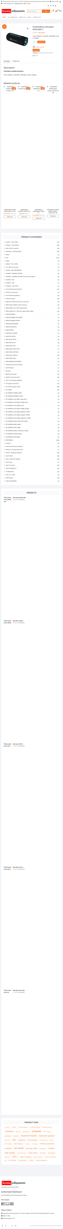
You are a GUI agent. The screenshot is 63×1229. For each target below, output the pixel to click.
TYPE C (15, 1157)
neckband (8, 1148)
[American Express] (3, 1204)
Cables (7, 261)
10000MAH (9, 1131)
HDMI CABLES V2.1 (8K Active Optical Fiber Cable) (19, 311)
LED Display (35, 1144)
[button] (27, 28)
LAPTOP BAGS (10, 368)
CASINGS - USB (10, 283)
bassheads (8, 1136)
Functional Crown (44, 1140)
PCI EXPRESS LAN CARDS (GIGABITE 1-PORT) (18, 418)
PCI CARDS (9, 390)
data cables (7, 1140)
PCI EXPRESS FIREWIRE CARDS (14, 396)
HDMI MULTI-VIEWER (11, 333)
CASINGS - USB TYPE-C (12, 286)
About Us (22, 17)
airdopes (36, 1131)
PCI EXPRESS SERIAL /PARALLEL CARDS (17, 430)
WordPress (59, 1225)
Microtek (8, 371)
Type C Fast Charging (50, 1157)
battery (7, 254)
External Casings (10, 298)
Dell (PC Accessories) (12, 292)
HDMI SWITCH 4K (10, 342)
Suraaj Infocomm (34, 1225)
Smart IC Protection (21, 1153)
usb (5, 1160)
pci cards (19, 1148)
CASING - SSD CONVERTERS (13, 270)
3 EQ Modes (7, 1127)
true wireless (51, 1153)
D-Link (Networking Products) (14, 289)
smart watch (32, 1153)
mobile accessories (47, 1144)
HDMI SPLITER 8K (11, 336)
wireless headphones (41, 1160)
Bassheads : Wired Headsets (13, 251)
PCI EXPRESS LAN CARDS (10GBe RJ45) (17, 402)
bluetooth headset (29, 1136)
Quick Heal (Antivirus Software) (14, 446)
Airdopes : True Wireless (12, 245)
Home (4, 17)
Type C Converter (10, 465)
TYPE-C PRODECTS (11, 468)
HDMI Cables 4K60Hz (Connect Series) (16, 305)
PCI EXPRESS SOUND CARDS (14, 434)
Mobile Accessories (11, 374)
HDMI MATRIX (9, 330)
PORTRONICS (9, 440)
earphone (21, 1140)
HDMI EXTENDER (10, 314)
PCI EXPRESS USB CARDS (13, 437)
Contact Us (37, 17)
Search (46, 11)
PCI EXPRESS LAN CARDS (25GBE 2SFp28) (17, 408)
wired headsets (23, 1160)
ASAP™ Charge (46, 1131)
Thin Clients (9, 462)
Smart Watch (9, 456)
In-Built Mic (27, 1144)
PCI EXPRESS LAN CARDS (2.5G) (15, 405)
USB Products (9, 478)
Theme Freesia (48, 1225)
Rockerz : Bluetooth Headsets (14, 452)
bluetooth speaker (47, 1136)
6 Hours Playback (23, 1127)
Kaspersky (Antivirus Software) (14, 364)
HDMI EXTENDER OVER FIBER (14, 317)
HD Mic (51, 1140)
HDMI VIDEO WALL (11, 358)
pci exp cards (31, 1148)
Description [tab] (7, 61)
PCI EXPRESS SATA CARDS (13, 427)
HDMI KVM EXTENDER (12, 324)
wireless (31, 1160)
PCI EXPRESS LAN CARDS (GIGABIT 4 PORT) (18, 415)
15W (36, 55)
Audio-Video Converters (12, 248)
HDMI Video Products (12, 355)
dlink (14, 1140)
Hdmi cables (8, 1144)
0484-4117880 (54, 1)
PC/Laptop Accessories (12, 383)
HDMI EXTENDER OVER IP (13, 320)
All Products (12, 17)
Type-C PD (7, 1157)
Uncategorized (10, 471)
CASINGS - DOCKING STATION (14, 273)
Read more (53, 216)
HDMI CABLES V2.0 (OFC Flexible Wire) (16, 308)
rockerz (51, 1148)
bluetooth (16, 1136)
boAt (7, 257)
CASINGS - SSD (10, 280)
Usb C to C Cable (10, 475)
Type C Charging (25, 1157)
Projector (8, 443)
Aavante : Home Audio (12, 242)
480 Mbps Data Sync (47, 1127)
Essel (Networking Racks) (13, 295)
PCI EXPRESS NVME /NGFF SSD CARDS (17, 421)
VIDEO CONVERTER (11, 481)
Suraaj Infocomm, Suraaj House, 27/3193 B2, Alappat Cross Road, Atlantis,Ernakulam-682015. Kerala (25, 1)
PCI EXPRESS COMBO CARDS (14, 393)
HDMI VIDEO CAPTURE (12, 352)
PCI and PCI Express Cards (13, 386)
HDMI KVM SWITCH (11, 327)
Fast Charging (32, 1140)
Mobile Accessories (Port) (45, 53)
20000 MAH (18, 1131)
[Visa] (12, 1204)
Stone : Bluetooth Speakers (13, 459)
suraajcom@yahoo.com (8, 3)
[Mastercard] (7, 1204)
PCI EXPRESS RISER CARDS (13, 424)
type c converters (38, 1157)
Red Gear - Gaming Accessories (14, 449)
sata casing (10, 1153)
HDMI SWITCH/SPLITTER (13, 349)
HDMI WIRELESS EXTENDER (13, 361)
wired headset (12, 1160)
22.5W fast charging (35, 1127)
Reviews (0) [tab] (16, 61)
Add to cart (41, 42)
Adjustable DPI (26, 1131)
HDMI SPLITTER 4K (11, 339)
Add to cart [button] (10, 216)
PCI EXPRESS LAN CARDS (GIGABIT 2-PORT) (18, 412)
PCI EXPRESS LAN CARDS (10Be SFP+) (16, 399)
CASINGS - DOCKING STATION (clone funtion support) (20, 276)
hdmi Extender (18, 1144)
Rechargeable (42, 1148)
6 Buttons (14, 1127)
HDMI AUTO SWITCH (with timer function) (17, 301)
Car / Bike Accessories (12, 267)
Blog (29, 17)
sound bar (43, 1153)
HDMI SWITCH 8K (10, 346)
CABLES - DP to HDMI (12, 264)
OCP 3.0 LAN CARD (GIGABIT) (14, 380)
